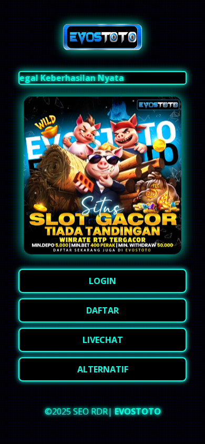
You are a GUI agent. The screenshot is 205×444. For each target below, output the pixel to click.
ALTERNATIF (102, 369)
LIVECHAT (103, 340)
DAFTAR (102, 310)
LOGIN (102, 281)
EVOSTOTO (138, 411)
